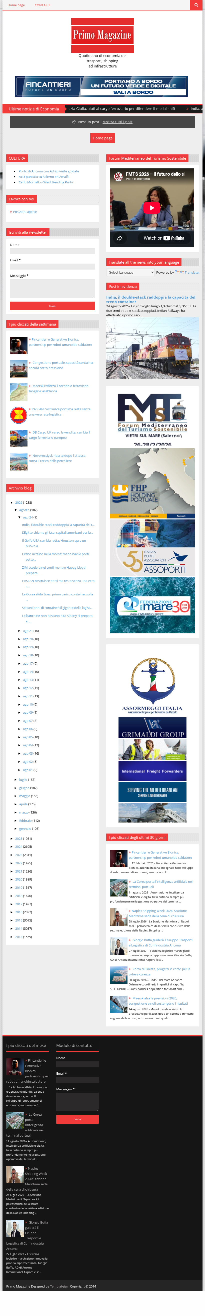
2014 (19, 928)
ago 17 (28, 663)
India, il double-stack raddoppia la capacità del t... (58, 524)
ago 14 (28, 671)
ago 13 (28, 679)
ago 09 (28, 712)
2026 (19, 502)
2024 (19, 846)
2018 (19, 895)
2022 (19, 863)
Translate (191, 272)
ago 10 (28, 704)
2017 (19, 904)
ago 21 (28, 630)
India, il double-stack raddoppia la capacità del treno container (151, 299)
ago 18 (28, 655)
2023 (19, 855)
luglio (23, 779)
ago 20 (28, 639)
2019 (19, 887)
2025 (19, 838)
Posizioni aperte (25, 211)
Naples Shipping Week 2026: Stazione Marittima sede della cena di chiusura (27, 1179)
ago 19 (28, 647)
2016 (19, 912)
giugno (24, 788)
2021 (19, 871)
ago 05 (28, 737)
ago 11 (28, 696)
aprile (23, 804)
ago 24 (28, 517)
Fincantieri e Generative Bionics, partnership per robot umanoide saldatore (27, 1071)
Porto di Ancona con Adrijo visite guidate (49, 171)
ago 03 (28, 753)
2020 (19, 879)
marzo (24, 812)
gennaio (25, 828)
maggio (25, 796)
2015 (19, 920)
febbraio (25, 820)
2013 (19, 936)
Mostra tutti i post (117, 121)
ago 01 (28, 770)
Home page (16, 5)
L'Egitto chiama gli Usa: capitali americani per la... (57, 532)
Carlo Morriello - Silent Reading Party (46, 182)
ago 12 (28, 688)
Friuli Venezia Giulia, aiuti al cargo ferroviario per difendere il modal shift (80, 108)
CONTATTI (42, 5)
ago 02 (28, 761)
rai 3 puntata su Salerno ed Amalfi (43, 176)
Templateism (59, 1286)
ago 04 (28, 745)
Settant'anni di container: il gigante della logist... (57, 607)
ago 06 (28, 729)
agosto (24, 510)
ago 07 (28, 720)
